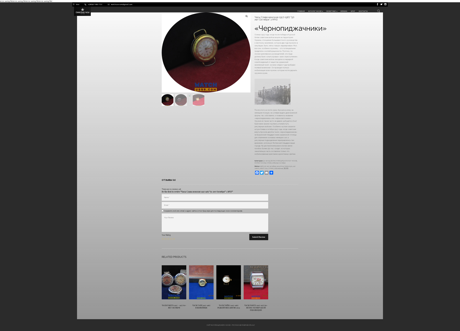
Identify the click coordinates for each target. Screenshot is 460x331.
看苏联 (286, 168)
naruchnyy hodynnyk (284, 166)
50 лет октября (270, 166)
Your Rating (166, 235)
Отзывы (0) (169, 180)
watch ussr (263, 168)
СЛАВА (269, 163)
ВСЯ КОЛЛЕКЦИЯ (277, 161)
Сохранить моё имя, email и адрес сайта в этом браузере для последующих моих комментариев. (203, 211)
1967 (262, 166)
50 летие (266, 161)
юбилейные (278, 168)
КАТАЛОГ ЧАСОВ (290, 161)
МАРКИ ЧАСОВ (260, 163)
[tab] (169, 180)
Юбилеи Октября (279, 163)
